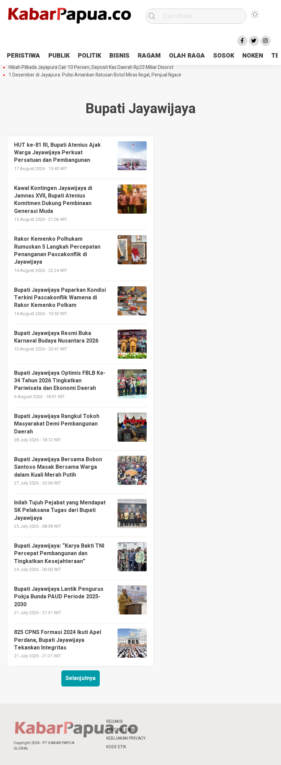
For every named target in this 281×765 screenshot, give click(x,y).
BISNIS (119, 55)
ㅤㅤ (157, 721)
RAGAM (149, 55)
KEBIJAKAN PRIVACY (126, 738)
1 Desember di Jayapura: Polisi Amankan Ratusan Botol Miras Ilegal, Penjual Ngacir (95, 75)
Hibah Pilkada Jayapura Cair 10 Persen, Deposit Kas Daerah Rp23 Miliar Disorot (91, 67)
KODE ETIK (116, 747)
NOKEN (252, 55)
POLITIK (89, 55)
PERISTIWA (23, 55)
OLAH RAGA (187, 55)
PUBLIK (59, 55)
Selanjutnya (80, 678)
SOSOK (223, 55)
